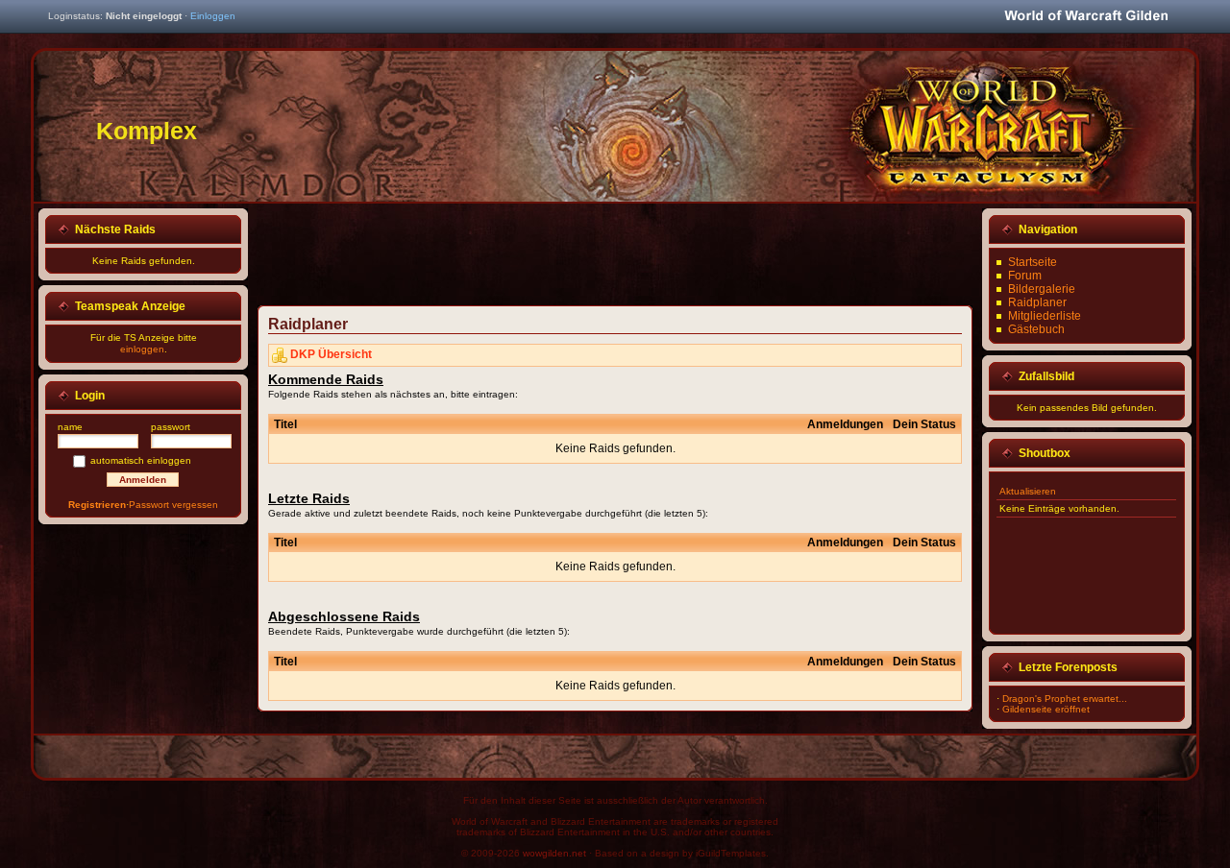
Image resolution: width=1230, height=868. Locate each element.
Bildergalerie (1041, 289)
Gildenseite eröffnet (1046, 709)
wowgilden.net (554, 853)
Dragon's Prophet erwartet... (1064, 698)
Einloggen (212, 16)
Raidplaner (1037, 302)
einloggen (142, 349)
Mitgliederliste (1044, 316)
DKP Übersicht (331, 354)
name (70, 427)
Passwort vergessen (173, 504)
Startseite (1032, 262)
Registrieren (97, 504)
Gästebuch (1036, 329)
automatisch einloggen (140, 460)
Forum (1025, 275)
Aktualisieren (1027, 491)
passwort (170, 427)
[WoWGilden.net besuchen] (1086, 17)
